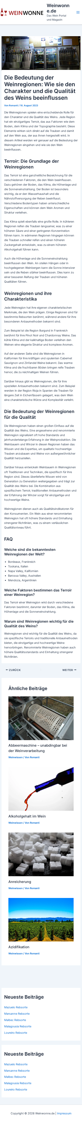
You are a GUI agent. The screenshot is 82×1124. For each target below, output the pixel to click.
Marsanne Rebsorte (17, 1013)
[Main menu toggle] (78, 12)
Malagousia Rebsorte (17, 1026)
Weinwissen (15, 757)
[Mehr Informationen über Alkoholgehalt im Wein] (40, 789)
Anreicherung (19, 881)
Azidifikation (18, 947)
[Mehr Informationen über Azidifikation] (40, 919)
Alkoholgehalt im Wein (27, 816)
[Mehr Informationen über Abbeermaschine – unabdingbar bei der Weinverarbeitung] (40, 718)
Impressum (64, 1113)
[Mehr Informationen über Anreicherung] (40, 854)
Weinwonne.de (58, 8)
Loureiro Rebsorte (15, 1032)
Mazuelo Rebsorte (15, 1007)
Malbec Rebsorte (15, 1020)
